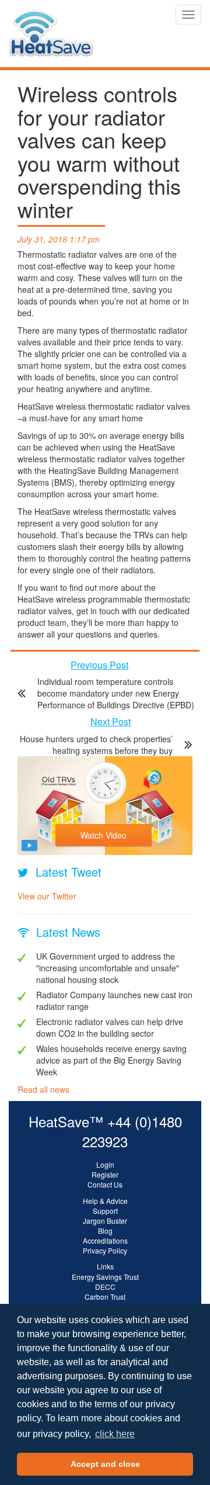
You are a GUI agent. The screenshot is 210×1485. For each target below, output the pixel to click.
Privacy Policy (105, 1250)
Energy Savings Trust (105, 1277)
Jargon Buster (105, 1221)
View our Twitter (47, 896)
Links (105, 1266)
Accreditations (105, 1240)
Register (105, 1174)
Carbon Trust (105, 1296)
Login (105, 1164)
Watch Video (103, 835)
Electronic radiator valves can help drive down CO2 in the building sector (109, 1027)
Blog (105, 1230)
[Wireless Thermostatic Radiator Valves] (51, 14)
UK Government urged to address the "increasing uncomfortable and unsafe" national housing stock (107, 967)
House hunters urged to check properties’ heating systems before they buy (96, 744)
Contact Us (105, 1184)
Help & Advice (105, 1201)
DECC (105, 1287)
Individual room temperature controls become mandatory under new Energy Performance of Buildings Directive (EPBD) (115, 693)
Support (105, 1211)
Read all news (43, 1089)
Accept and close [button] (105, 1464)
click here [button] (115, 1434)
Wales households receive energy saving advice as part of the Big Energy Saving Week (111, 1060)
